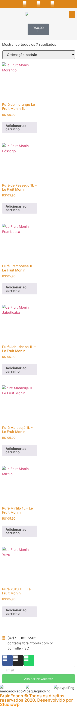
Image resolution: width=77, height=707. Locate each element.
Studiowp (9, 704)
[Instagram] (38, 4)
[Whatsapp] (52, 4)
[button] (72, 14)
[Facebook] (24, 4)
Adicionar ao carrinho (16, 127)
